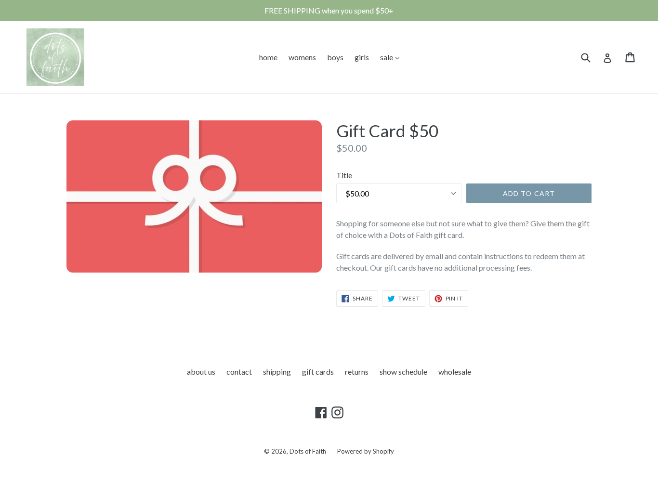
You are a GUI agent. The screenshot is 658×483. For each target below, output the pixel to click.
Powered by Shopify (365, 451)
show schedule (403, 371)
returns (356, 371)
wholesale (454, 371)
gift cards (318, 371)
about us (201, 371)
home (268, 57)
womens (302, 57)
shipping (277, 371)
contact (239, 371)
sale (392, 57)
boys (335, 57)
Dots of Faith (308, 451)
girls (362, 57)
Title (344, 175)
